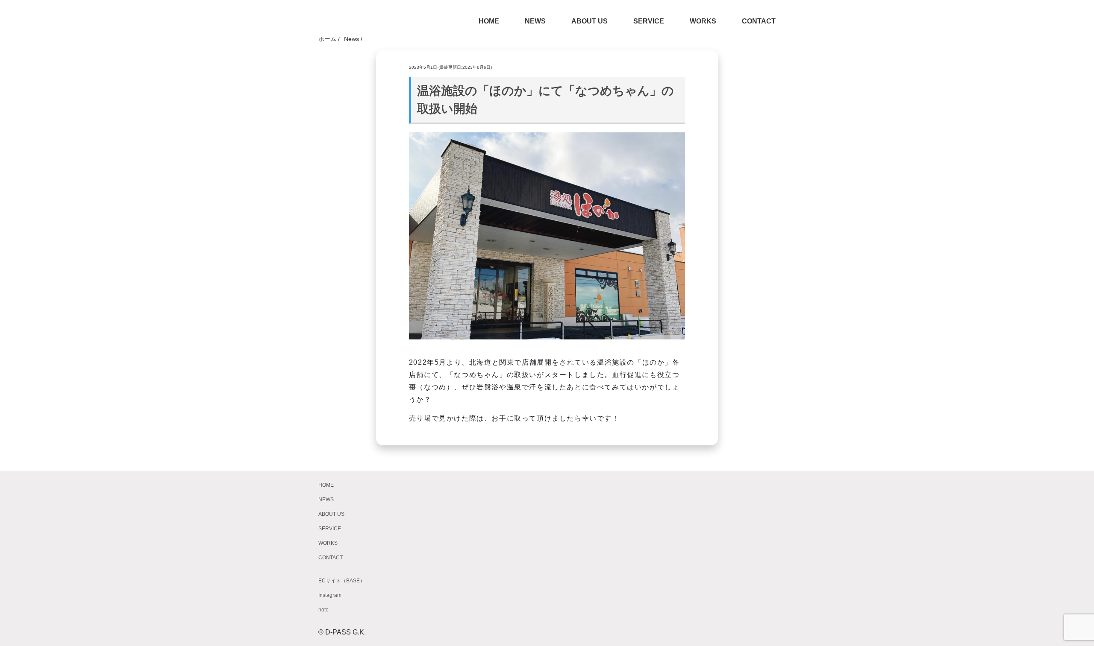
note (323, 610)
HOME (489, 21)
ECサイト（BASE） (341, 581)
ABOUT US (589, 21)
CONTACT (759, 21)
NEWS (535, 21)
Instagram (329, 595)
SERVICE (648, 21)
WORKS (703, 21)
